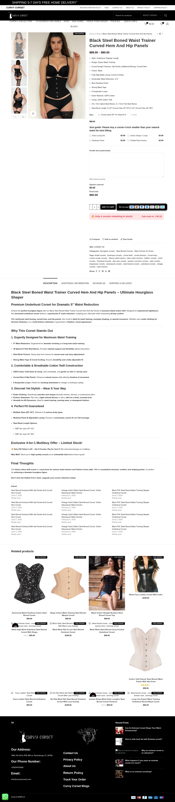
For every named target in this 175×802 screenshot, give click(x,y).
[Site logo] (17, 15)
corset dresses (140, 255)
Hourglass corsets (107, 251)
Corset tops (152, 255)
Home (91, 34)
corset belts (128, 255)
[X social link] (99, 271)
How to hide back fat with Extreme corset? (143, 739)
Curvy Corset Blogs (76, 786)
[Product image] (29, 583)
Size (91, 115)
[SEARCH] (166, 15)
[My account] (167, 23)
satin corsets (155, 261)
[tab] (50, 282)
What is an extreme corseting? (138, 772)
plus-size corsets (119, 261)
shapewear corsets (97, 264)
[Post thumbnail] (119, 730)
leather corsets (150, 258)
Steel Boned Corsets (124, 251)
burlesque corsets (114, 255)
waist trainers (102, 267)
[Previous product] (157, 33)
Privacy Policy (72, 759)
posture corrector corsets (138, 261)
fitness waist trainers (117, 258)
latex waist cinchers (135, 258)
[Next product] (162, 33)
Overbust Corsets (104, 261)
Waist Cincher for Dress (143, 251)
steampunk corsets (114, 264)
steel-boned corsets (131, 264)
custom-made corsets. (98, 258)
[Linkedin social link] (105, 271)
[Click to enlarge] (33, 113)
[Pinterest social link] (102, 271)
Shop (98, 34)
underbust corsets (148, 264)
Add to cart (108, 207)
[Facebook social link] (96, 271)
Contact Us (70, 753)
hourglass (32, 311)
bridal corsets (100, 255)
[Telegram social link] (109, 271)
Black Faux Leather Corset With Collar (145, 595)
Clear (135, 115)
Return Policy (73, 773)
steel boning (30, 319)
